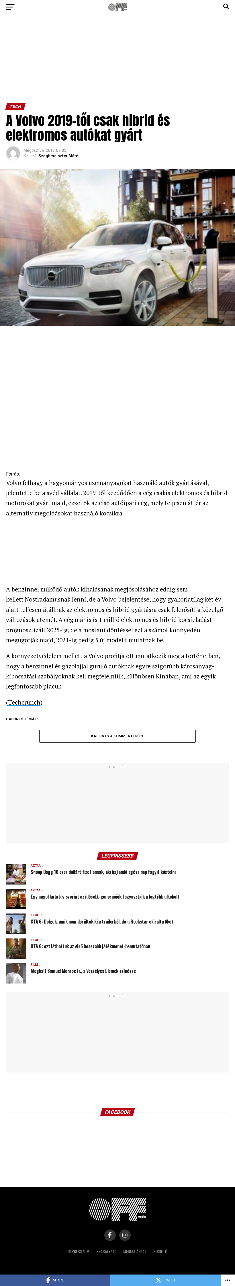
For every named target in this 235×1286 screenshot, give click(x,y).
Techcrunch (24, 702)
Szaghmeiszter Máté (58, 156)
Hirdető (160, 1251)
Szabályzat (106, 1251)
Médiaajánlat (134, 1251)
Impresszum (78, 1251)
